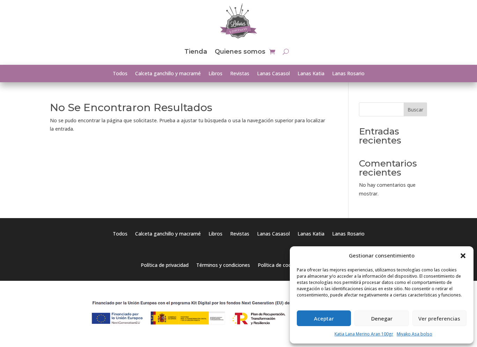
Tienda (195, 51)
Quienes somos (240, 51)
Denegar (381, 318)
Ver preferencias (439, 318)
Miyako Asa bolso (414, 334)
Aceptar (324, 318)
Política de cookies (279, 265)
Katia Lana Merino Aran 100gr (364, 334)
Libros (215, 74)
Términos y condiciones (223, 265)
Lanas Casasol (273, 74)
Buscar (415, 109)
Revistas (239, 74)
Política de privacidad (165, 265)
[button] (463, 255)
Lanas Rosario (348, 74)
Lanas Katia (311, 74)
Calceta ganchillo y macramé (168, 74)
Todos (120, 74)
